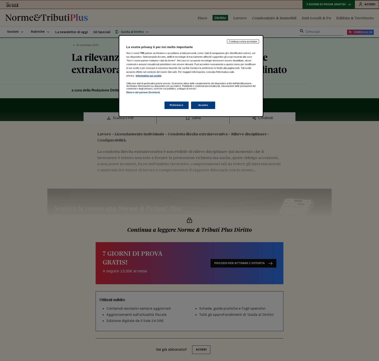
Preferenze (176, 105)
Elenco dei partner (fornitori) (143, 92)
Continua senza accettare (243, 41)
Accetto (203, 105)
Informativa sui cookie (148, 75)
